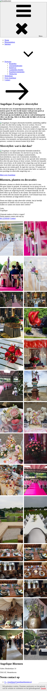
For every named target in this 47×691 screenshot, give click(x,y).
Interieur (8, 44)
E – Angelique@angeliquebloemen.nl (18, 682)
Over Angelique (10, 78)
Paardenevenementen (16, 72)
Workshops (9, 76)
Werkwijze (13, 74)
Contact (7, 80)
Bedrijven (12, 68)
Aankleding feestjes (16, 70)
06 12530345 (5, 218)
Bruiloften (12, 64)
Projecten (8, 62)
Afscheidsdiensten (15, 66)
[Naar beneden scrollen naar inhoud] (17, 99)
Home (7, 40)
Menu (40, 36)
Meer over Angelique (7, 175)
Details (43, 688)
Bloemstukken (10, 42)
